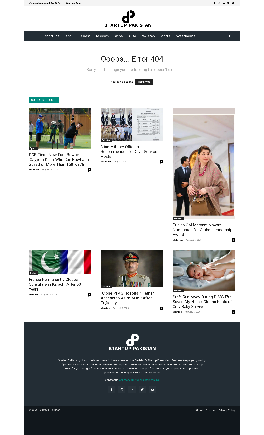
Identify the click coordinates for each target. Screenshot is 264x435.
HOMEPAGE (144, 82)
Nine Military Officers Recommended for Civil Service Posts (129, 151)
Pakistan (106, 140)
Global (33, 273)
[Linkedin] (223, 3)
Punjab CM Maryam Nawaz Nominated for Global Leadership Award (202, 230)
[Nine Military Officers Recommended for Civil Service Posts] (132, 125)
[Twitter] (228, 3)
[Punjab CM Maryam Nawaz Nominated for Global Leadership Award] (204, 164)
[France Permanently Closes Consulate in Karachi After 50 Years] (60, 262)
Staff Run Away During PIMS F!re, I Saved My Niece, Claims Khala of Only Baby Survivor (203, 302)
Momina (33, 294)
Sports (33, 148)
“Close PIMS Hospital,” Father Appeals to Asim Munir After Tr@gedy (127, 298)
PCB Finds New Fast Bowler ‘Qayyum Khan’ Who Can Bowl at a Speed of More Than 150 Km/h (59, 159)
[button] (230, 36)
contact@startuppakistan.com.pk (139, 379)
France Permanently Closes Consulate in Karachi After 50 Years (55, 284)
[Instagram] (219, 3)
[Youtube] (233, 3)
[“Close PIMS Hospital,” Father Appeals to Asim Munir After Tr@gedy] (132, 269)
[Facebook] (214, 3)
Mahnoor (34, 169)
